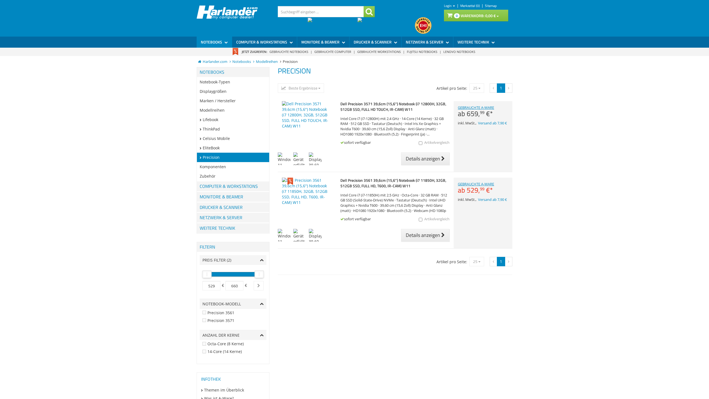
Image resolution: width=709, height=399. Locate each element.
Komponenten (213, 166)
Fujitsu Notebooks (422, 52)
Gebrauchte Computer (332, 52)
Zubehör (207, 176)
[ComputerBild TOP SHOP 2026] (386, 25)
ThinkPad (211, 129)
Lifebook (210, 119)
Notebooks (212, 42)
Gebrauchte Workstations (379, 52)
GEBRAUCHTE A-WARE (476, 111)
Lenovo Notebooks (459, 52)
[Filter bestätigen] (259, 285)
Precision (211, 157)
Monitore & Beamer (320, 42)
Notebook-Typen (215, 82)
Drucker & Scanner (373, 42)
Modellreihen (212, 110)
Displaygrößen (213, 91)
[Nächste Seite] (493, 88)
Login (448, 5)
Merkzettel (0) (470, 5)
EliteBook (211, 147)
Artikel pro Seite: (451, 88)
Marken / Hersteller (218, 100)
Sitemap (491, 5)
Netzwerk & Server (425, 42)
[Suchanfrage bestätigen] (369, 11)
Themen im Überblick (224, 390)
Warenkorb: (476, 16)
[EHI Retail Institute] (423, 25)
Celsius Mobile (216, 138)
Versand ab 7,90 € (492, 123)
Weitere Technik (474, 42)
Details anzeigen (423, 158)
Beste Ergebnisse (303, 88)
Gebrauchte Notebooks (288, 52)
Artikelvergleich (436, 142)
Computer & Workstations (262, 42)
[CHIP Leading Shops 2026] (333, 25)
